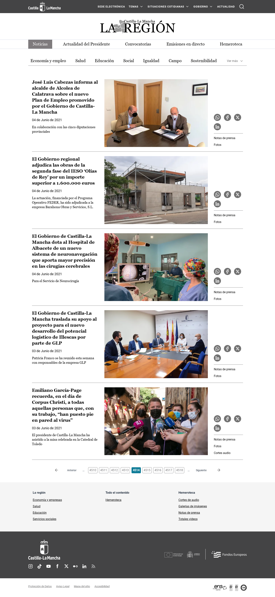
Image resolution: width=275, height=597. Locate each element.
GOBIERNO (200, 6)
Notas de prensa (224, 138)
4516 (158, 470)
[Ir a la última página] (215, 470)
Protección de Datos (40, 586)
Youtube (48, 566)
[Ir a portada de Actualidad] (137, 27)
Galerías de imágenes (192, 506)
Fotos (217, 145)
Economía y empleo (48, 60)
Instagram (30, 566)
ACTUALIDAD (226, 6)
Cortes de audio (188, 500)
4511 (103, 470)
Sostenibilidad (204, 60)
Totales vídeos (188, 519)
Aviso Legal (62, 586)
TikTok (39, 566)
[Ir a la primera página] (59, 470)
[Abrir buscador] (242, 6)
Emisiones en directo (185, 44)
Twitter (66, 566)
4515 (147, 470)
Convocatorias (138, 44)
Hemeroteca (231, 44)
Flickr (75, 566)
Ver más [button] (232, 61)
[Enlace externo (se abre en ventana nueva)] (229, 587)
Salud (80, 60)
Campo (175, 60)
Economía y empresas (47, 500)
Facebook (57, 566)
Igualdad (151, 60)
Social (128, 60)
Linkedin (84, 566)
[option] (48, 61)
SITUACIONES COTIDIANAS (166, 6)
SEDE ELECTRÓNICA (111, 6)
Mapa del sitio (82, 586)
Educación (104, 60)
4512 (114, 470)
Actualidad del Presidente (86, 44)
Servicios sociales (44, 519)
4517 (168, 470)
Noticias (40, 44)
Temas (133, 6)
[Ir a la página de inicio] (44, 6)
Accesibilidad (102, 586)
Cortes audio (222, 453)
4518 (179, 470)
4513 (125, 470)
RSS (93, 566)
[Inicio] (79, 550)
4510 (92, 470)
